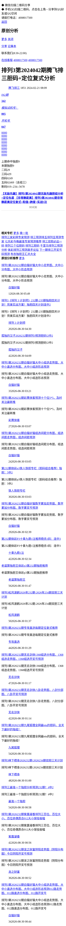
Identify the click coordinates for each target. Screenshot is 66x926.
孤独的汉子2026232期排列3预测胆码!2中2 (27, 335)
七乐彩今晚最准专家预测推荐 (23, 241)
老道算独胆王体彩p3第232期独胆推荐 (24, 565)
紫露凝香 (14, 836)
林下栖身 (14, 774)
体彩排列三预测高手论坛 (23, 249)
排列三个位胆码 (15, 245)
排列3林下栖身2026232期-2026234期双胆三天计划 (32, 760)
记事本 (12, 46)
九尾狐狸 (14, 747)
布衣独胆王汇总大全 (23, 254)
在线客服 (7, 60)
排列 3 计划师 (16, 322)
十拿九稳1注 (16, 552)
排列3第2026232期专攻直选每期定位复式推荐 (29, 627)
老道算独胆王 (16, 579)
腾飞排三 (14, 87)
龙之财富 (14, 871)
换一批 (24, 233)
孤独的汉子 (15, 349)
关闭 (10, 39)
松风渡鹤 (14, 614)
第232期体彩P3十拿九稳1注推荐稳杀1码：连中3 (31, 538)
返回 (4, 21)
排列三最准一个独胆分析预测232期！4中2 (27, 787)
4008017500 (20, 60)
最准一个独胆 (16, 801)
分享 (4, 46)
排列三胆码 (32, 245)
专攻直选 (14, 641)
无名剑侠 (14, 677)
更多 (4, 39)
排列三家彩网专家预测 (15, 237)
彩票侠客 (14, 420)
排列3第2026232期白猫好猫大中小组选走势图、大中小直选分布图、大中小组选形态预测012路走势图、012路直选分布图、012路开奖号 (32, 889)
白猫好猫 (14, 287)
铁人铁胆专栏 (16, 490)
